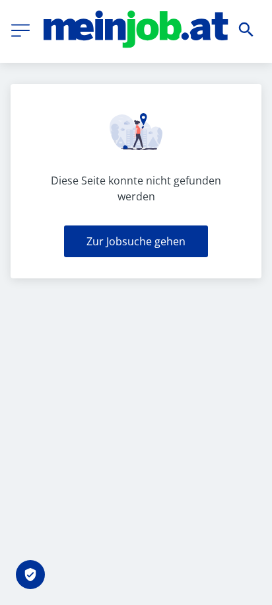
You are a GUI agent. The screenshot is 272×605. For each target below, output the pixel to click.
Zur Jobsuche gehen (136, 241)
